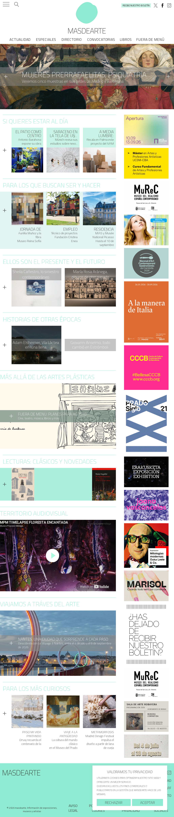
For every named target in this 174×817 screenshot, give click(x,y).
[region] (129, 787)
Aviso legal (73, 808)
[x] (156, 5)
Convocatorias (101, 39)
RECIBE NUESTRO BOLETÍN (136, 5)
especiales (46, 39)
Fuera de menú (150, 39)
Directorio (72, 39)
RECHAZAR (113, 802)
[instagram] (169, 5)
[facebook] (162, 5)
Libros (126, 39)
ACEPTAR (147, 802)
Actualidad (20, 39)
